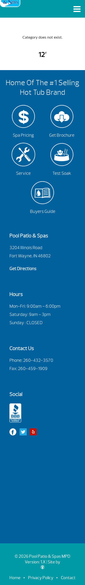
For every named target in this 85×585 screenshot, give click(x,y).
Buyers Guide (42, 211)
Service (23, 173)
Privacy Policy (40, 578)
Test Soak (61, 173)
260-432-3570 (38, 360)
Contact (68, 578)
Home (15, 578)
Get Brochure (61, 135)
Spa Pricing (23, 135)
